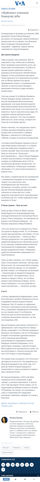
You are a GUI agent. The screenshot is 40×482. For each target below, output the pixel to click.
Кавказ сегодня (8, 9)
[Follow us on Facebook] (3, 465)
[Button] (33, 30)
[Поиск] (34, 479)
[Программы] (16, 479)
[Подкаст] (27, 465)
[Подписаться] (32, 465)
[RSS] (22, 465)
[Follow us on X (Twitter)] (8, 465)
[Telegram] (25, 479)
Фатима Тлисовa (7, 21)
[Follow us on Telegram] (3, 470)
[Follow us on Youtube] (13, 465)
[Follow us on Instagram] (17, 465)
